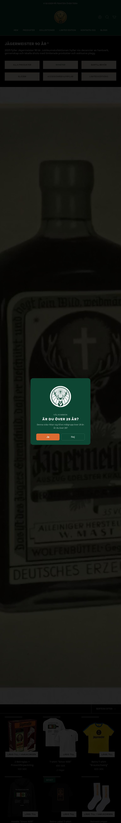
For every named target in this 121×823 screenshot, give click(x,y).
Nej (73, 436)
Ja (48, 436)
